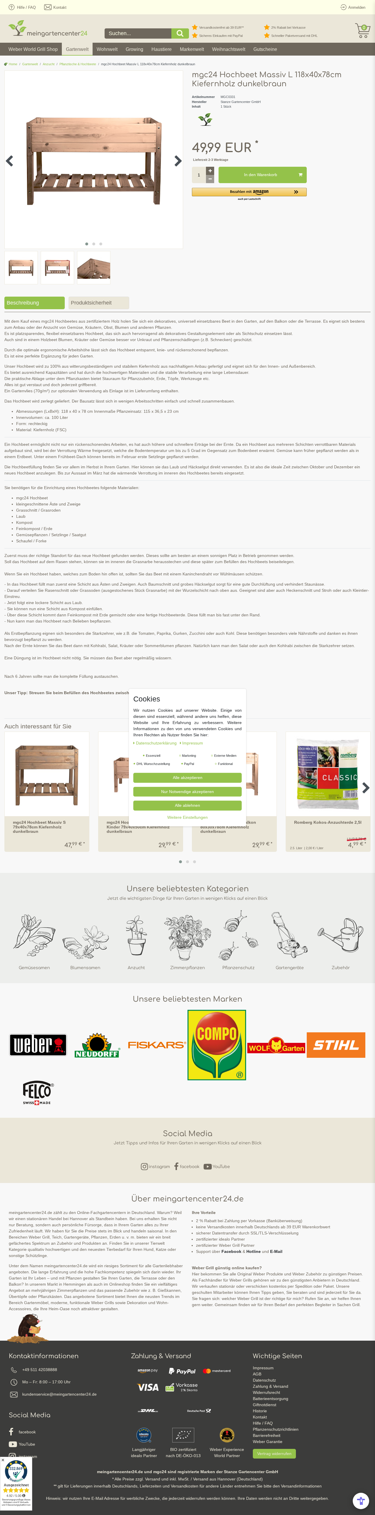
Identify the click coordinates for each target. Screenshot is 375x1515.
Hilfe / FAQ (263, 1423)
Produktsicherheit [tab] (91, 303)
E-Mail (276, 1251)
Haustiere (161, 49)
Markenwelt (192, 49)
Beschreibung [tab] (23, 303)
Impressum (263, 1368)
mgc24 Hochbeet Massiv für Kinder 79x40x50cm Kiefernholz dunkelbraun (138, 827)
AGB (257, 1374)
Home (12, 64)
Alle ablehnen (187, 805)
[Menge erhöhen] (210, 171)
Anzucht (48, 64)
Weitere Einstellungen (187, 817)
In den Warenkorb (260, 174)
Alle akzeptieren (187, 777)
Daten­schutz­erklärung (157, 742)
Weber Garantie (267, 1441)
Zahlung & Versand (270, 1386)
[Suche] (180, 33)
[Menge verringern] (210, 179)
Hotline (253, 1251)
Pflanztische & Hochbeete (77, 64)
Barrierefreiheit (266, 1435)
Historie (260, 1411)
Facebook (231, 1251)
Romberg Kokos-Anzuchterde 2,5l (328, 822)
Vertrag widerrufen (274, 1453)
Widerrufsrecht (266, 1392)
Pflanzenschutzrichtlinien (276, 1429)
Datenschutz (264, 1380)
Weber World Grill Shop (33, 49)
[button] (249, 194)
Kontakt (260, 1417)
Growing (134, 49)
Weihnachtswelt (228, 49)
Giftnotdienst (264, 1404)
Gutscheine (265, 49)
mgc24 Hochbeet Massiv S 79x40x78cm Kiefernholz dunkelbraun (39, 827)
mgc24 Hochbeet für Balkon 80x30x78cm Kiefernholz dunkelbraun (228, 827)
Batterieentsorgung (270, 1398)
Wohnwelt (107, 49)
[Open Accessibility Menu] (361, 1501)
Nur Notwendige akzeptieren (187, 791)
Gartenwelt (77, 49)
